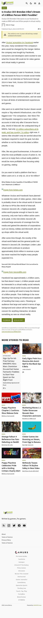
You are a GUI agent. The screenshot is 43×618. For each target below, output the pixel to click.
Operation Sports (21, 585)
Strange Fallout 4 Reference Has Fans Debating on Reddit (10, 439)
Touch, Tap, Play (21, 591)
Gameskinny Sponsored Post (11, 384)
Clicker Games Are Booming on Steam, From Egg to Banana (31, 439)
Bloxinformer (21, 597)
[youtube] (24, 525)
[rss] (4, 525)
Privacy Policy (6, 540)
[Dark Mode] (31, 3)
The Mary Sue (21, 588)
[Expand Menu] (35, 3)
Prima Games (21, 568)
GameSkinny (21, 582)
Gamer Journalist (21, 579)
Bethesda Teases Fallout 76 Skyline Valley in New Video (31, 465)
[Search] (27, 3)
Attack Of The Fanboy (21, 565)
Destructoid (21, 577)
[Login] (39, 3)
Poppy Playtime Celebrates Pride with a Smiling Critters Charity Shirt (11, 466)
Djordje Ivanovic (27, 445)
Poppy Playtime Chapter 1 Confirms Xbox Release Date (10, 410)
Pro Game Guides (21, 556)
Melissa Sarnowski (8, 416)
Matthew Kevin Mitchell (30, 471)
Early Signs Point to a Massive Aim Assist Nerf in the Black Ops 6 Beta (31, 362)
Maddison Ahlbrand (29, 419)
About (4, 534)
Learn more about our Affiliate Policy (11, 331)
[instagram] (9, 525)
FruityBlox (21, 594)
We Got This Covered (21, 574)
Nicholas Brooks (7, 445)
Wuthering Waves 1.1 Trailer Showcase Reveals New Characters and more (31, 411)
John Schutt (26, 369)
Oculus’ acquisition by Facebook (19, 43)
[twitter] (14, 525)
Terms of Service (7, 537)
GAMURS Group (37, 605)
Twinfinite (21, 559)
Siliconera (21, 571)
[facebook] (19, 525)
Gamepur (22, 562)
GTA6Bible (21, 600)
